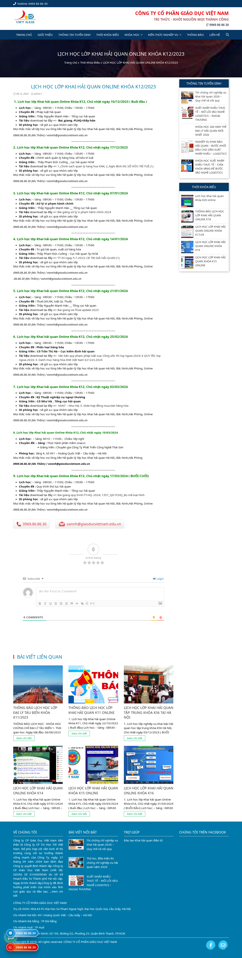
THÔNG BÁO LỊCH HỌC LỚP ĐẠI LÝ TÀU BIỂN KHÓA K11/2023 (35, 712)
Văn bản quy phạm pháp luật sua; (80, 355)
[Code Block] (77, 603)
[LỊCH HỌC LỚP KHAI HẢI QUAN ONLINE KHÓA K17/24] (187, 232)
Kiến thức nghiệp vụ (163, 35)
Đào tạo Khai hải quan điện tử (143, 840)
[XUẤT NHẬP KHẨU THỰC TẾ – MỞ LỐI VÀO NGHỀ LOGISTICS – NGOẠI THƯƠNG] (187, 113)
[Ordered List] (61, 603)
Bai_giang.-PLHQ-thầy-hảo (76, 120)
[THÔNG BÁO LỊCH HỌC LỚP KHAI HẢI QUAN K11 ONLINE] (93, 684)
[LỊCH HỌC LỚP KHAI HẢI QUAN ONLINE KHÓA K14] (38, 765)
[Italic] (45, 603)
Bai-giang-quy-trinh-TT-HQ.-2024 (78, 495)
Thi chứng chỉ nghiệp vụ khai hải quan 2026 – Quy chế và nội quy (210, 96)
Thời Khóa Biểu (107, 35)
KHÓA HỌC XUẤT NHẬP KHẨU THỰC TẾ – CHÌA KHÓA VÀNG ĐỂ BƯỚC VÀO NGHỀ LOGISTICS (209, 166)
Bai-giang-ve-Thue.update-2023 (78, 310)
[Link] (82, 603)
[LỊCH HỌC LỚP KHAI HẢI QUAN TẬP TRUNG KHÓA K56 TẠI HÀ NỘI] (148, 684)
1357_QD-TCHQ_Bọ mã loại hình (123, 495)
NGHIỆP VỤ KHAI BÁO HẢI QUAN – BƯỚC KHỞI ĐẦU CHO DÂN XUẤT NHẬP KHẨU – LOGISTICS (211, 147)
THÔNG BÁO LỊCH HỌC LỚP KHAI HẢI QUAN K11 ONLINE (91, 710)
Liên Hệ (214, 35)
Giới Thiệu (45, 35)
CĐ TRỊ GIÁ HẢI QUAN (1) (103, 258)
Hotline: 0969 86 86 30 (32, 3)
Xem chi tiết (24, 738)
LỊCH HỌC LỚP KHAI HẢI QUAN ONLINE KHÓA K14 (38, 790)
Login (160, 578)
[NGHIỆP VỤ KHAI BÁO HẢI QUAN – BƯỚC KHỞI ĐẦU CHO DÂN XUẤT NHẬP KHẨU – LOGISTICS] (187, 147)
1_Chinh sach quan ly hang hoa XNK (80, 166)
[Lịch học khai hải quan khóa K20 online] (187, 201)
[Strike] (55, 603)
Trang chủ (70, 62)
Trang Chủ (24, 35)
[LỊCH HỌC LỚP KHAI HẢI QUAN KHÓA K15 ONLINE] (93, 765)
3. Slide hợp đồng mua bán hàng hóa (104, 405)
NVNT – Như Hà (68, 405)
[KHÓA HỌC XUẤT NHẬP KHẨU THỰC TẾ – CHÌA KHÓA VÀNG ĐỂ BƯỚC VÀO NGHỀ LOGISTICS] (187, 166)
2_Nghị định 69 (116, 166)
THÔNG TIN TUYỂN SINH (74, 35)
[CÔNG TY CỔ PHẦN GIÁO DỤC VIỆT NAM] (25, 17)
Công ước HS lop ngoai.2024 (121, 355)
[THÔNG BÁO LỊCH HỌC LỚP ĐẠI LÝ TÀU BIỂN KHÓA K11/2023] (38, 684)
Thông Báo (195, 35)
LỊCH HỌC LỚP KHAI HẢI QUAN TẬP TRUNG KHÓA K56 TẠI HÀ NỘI (148, 712)
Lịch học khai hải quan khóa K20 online (209, 198)
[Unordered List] (66, 603)
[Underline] (50, 603)
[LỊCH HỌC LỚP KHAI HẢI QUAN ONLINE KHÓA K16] (148, 765)
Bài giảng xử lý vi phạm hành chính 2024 (84, 212)
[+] (92, 603)
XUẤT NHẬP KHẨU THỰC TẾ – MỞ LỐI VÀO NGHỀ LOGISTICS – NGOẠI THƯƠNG (210, 114)
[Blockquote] (71, 603)
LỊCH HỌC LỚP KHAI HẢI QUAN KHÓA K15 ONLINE (93, 790)
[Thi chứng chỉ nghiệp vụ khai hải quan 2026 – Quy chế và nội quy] (187, 97)
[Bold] (40, 603)
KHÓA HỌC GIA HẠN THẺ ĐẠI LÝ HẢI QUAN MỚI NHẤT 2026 (210, 130)
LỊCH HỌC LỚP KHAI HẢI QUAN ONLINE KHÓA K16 (148, 790)
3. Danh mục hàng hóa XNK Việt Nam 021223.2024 (68, 360)
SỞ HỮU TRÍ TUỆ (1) (140, 166)
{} (87, 603)
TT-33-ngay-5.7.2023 (71, 258)
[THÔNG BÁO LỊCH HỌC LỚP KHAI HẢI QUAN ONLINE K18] (187, 216)
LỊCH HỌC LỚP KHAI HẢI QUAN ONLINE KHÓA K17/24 (210, 230)
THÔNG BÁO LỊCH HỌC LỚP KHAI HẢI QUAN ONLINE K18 (209, 215)
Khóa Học (132, 35)
